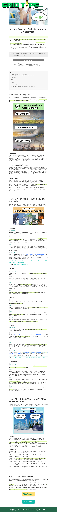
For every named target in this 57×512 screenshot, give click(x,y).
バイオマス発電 (14, 84)
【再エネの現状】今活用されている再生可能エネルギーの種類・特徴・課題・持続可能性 (25, 75)
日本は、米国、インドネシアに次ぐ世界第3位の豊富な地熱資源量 (27, 334)
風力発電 (13, 79)
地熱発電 (13, 82)
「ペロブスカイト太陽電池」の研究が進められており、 (33, 254)
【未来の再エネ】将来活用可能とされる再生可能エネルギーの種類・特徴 (23, 86)
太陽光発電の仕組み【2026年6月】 (21, 264)
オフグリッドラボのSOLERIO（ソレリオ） (17, 482)
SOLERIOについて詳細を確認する (28, 494)
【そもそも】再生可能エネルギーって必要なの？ (18, 74)
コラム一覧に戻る (28, 501)
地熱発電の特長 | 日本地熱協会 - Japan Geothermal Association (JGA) (26, 339)
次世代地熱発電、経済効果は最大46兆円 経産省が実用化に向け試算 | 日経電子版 (28, 357)
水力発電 (13, 80)
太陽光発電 (14, 77)
